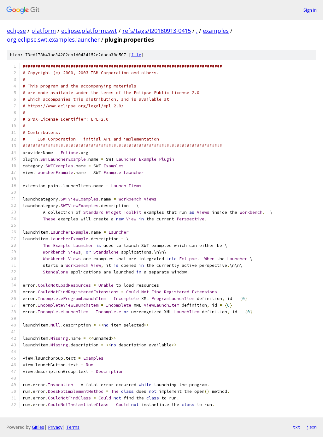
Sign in (310, 10)
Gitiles (38, 427)
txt (296, 427)
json (312, 427)
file (136, 54)
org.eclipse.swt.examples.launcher (53, 39)
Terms (72, 427)
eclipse (16, 30)
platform (43, 30)
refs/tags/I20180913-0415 (156, 30)
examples (216, 30)
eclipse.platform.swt (89, 30)
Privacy (55, 427)
